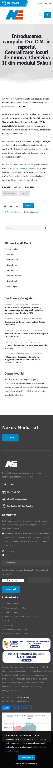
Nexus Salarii (9, 193)
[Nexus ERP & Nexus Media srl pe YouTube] (11, 206)
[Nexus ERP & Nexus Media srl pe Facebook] (5, 206)
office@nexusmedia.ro (17, 499)
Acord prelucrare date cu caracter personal (21, 616)
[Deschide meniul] (47, 15)
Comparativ (25, 708)
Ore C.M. (24, 193)
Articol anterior (13, 212)
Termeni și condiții (12, 603)
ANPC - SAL (9, 625)
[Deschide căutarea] (40, 15)
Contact (48, 3)
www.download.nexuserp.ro (26, 168)
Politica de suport (12, 612)
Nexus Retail (11, 265)
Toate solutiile (12, 249)
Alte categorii (12, 286)
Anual (14, 708)
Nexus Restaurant (14, 275)
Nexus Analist (12, 270)
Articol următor (32, 212)
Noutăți (39, 3)
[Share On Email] (17, 206)
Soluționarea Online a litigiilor (15, 629)
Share (29, 205)
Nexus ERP (11, 254)
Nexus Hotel (11, 281)
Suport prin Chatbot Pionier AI (16, 634)
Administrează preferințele (26, 763)
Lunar (6, 708)
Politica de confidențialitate (15, 608)
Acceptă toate (26, 757)
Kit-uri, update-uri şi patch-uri (23, 180)
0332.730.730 (13, 3)
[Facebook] (5, 484)
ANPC (7, 621)
